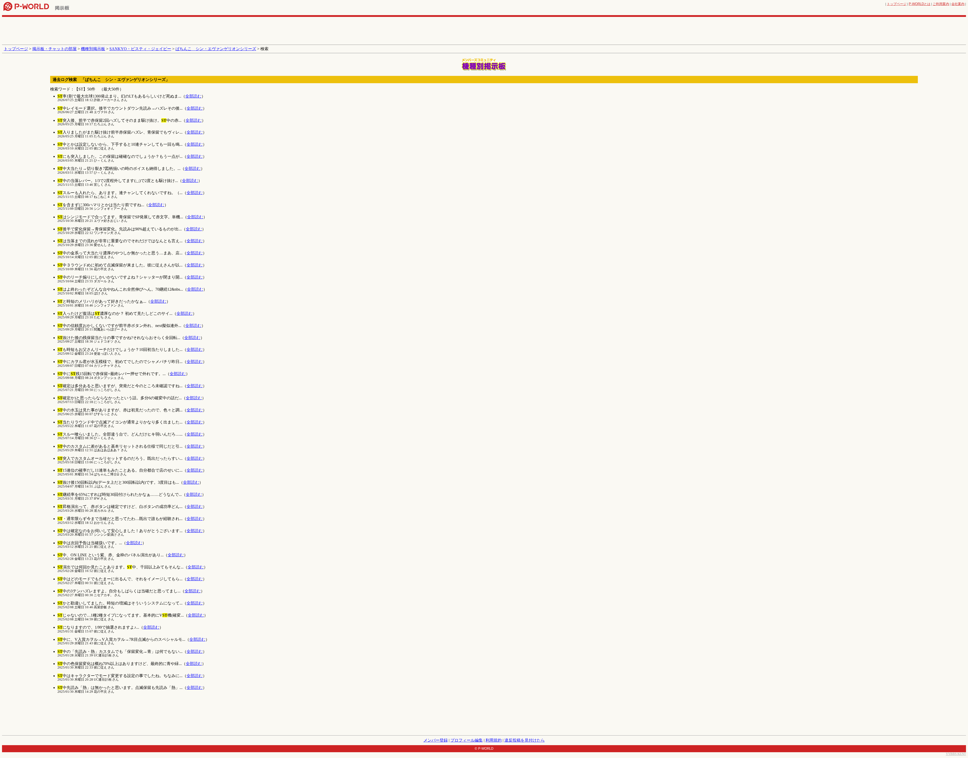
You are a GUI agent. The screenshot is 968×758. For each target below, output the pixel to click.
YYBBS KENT (956, 754)
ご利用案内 (941, 4)
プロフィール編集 (466, 740)
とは (919, 4)
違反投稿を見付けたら (524, 740)
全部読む (193, 96)
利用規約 (494, 740)
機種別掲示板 (93, 49)
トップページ (896, 4)
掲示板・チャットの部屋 (54, 49)
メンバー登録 (436, 740)
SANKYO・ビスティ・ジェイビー (140, 49)
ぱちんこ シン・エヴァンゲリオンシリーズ (215, 49)
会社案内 (957, 4)
